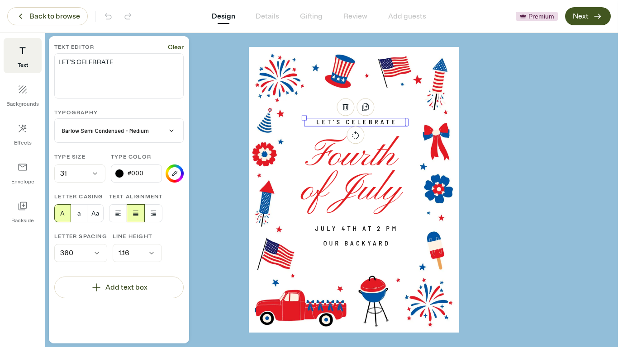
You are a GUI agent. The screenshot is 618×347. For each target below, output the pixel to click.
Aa (95, 213)
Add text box (126, 287)
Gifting (311, 16)
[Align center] (136, 213)
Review (355, 16)
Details (267, 16)
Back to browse (54, 16)
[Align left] (118, 213)
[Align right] (153, 213)
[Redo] (128, 16)
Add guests (407, 16)
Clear (176, 47)
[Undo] (108, 16)
